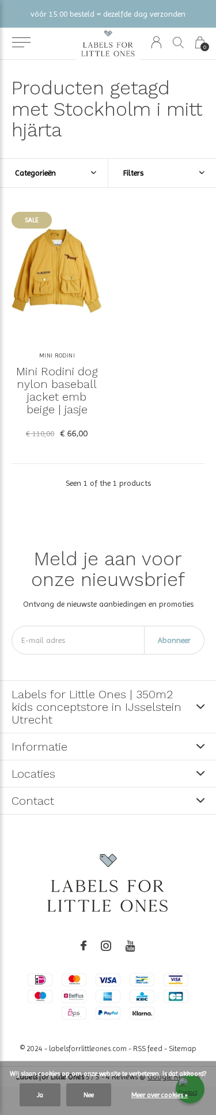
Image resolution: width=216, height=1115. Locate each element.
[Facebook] (83, 945)
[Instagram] (106, 945)
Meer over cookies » (159, 1095)
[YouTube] (130, 945)
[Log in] (156, 42)
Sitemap (182, 1048)
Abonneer (174, 640)
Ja (40, 1095)
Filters (133, 172)
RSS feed (147, 1048)
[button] (21, 42)
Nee (89, 1095)
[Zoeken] (178, 42)
